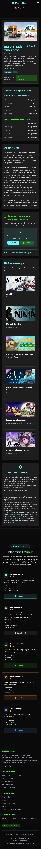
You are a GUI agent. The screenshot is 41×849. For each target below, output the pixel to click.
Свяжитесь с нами (8, 803)
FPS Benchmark (7, 785)
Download (20, 596)
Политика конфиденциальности (20, 838)
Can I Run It (15, 834)
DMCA (4, 806)
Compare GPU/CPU (8, 788)
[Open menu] (38, 3)
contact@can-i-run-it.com (12, 518)
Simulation (8, 72)
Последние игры (8, 782)
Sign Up (28, 243)
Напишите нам (11, 825)
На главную (8, 16)
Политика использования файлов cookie (20, 843)
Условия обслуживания (20, 841)
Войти (14, 243)
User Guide (6, 797)
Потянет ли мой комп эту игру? (26, 78)
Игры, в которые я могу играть (13, 775)
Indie (15, 72)
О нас (4, 800)
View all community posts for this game (19, 253)
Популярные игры (8, 778)
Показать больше (9, 68)
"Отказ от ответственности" (12, 809)
